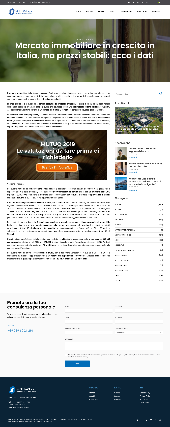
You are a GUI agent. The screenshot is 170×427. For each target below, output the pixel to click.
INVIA (77, 363)
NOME (67, 306)
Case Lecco (144, 403)
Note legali (144, 399)
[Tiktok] (138, 2)
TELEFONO (119, 317)
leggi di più (133, 157)
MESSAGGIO (69, 339)
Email (67, 317)
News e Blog (93, 399)
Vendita (117, 393)
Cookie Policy (145, 393)
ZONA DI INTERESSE (122, 328)
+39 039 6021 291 (18, 2)
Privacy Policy (145, 396)
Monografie (126, 12)
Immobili (101, 12)
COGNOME (119, 306)
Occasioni (118, 399)
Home (78, 12)
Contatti (156, 12)
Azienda (89, 12)
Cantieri (117, 396)
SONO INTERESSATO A (73, 328)
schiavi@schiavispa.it (41, 2)
